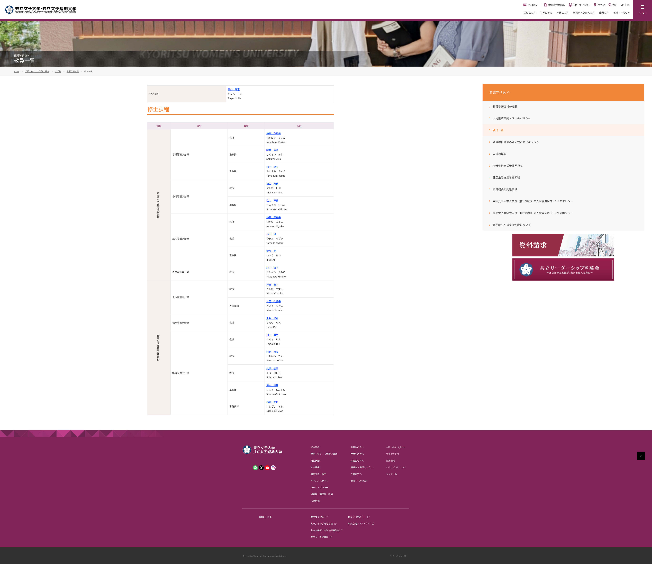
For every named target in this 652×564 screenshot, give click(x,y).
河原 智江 (272, 351)
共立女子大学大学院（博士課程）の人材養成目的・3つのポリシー (533, 213)
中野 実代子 (273, 217)
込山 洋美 (272, 200)
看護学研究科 (73, 71)
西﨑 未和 (272, 402)
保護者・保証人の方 (584, 12)
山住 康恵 (272, 166)
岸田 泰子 (272, 284)
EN (628, 4)
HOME (16, 71)
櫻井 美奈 (272, 150)
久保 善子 (272, 368)
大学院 (58, 71)
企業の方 (604, 12)
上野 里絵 (272, 318)
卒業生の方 (563, 12)
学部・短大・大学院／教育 (37, 71)
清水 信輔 (272, 385)
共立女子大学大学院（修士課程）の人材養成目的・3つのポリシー (533, 201)
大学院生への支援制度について (512, 225)
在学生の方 (546, 12)
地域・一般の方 (621, 12)
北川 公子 (272, 267)
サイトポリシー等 (398, 555)
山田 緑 (271, 234)
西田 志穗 (272, 183)
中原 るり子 (273, 133)
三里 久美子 (273, 301)
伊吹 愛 (271, 251)
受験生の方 (530, 12)
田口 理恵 (234, 89)
